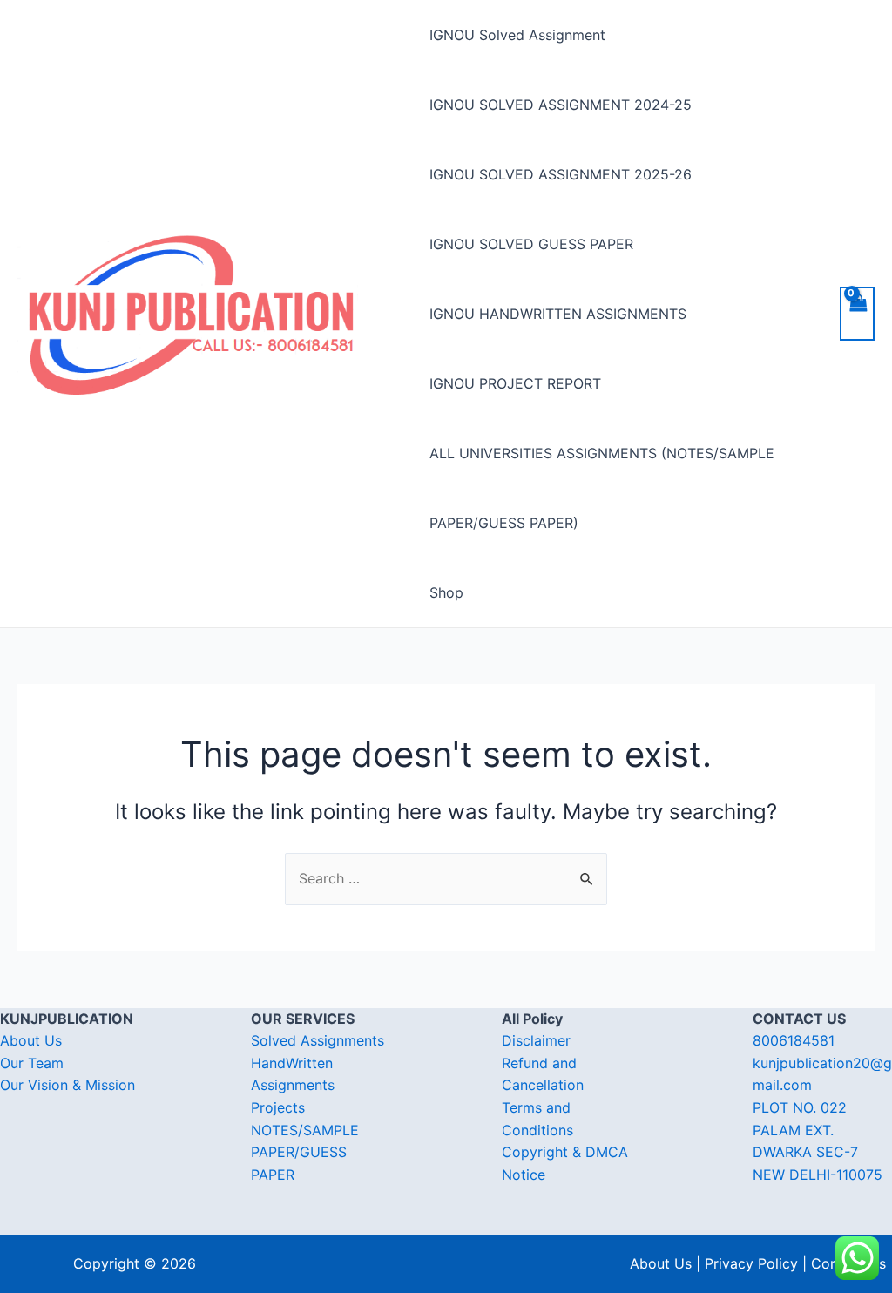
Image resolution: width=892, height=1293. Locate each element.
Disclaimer (536, 1040)
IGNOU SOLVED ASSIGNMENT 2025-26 (560, 174)
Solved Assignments (317, 1040)
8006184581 (794, 1040)
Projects (278, 1107)
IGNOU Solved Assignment (517, 35)
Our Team (32, 1063)
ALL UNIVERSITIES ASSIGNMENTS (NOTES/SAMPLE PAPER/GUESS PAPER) (601, 487)
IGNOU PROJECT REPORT (515, 383)
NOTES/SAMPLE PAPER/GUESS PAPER (305, 1152)
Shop (446, 592)
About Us (31, 1040)
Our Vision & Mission (67, 1084)
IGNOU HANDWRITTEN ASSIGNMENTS (557, 313)
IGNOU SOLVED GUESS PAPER (531, 244)
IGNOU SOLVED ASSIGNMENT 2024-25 (560, 104)
